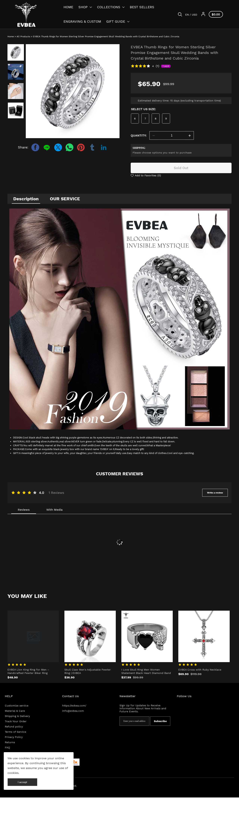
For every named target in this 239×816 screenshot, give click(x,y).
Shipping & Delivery (17, 716)
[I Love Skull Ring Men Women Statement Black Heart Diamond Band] (147, 636)
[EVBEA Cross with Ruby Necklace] (204, 636)
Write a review (215, 492)
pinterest (81, 147)
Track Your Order (16, 721)
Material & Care (15, 710)
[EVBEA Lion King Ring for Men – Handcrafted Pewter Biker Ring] (33, 636)
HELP (9, 696)
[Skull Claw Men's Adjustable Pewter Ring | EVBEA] (90, 636)
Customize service (16, 705)
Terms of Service (15, 731)
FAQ (7, 747)
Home (10, 36)
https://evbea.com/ (74, 705)
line (47, 147)
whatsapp (69, 147)
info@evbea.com (73, 710)
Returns (10, 742)
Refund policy (14, 726)
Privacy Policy (14, 737)
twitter (58, 147)
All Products (23, 36)
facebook (35, 147)
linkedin (104, 147)
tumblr (92, 147)
